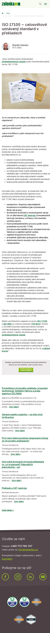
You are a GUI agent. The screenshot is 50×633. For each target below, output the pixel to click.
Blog (8, 13)
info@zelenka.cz (28, 549)
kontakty (7, 558)
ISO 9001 (7, 324)
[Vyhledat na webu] (40, 4)
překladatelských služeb (13, 62)
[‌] (2, 13)
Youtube (42, 576)
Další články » (8, 510)
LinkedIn (30, 576)
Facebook (5, 576)
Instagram (17, 576)
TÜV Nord (36, 324)
